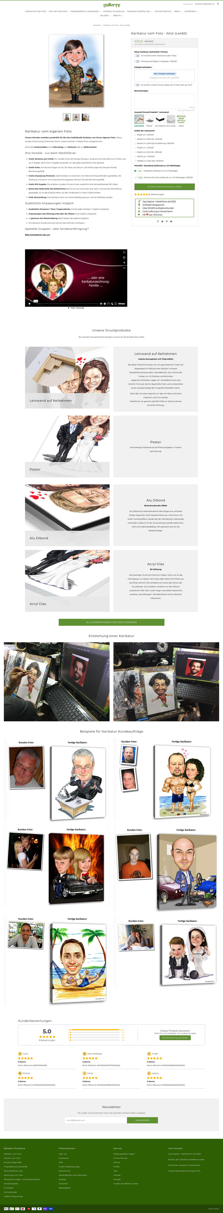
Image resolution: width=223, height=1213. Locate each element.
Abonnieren (142, 1120)
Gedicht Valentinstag (13, 1196)
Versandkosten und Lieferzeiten (73, 1175)
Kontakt (117, 1179)
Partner (116, 1162)
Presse (116, 1166)
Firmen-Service (120, 1158)
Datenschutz (64, 1171)
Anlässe (104, 15)
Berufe (117, 15)
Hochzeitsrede (10, 1192)
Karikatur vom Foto (35, 11)
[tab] (67, 117)
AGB (61, 1162)
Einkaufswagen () (204, 4)
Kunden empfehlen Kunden (125, 1183)
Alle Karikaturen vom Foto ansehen (111, 622)
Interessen (190, 11)
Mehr (177, 11)
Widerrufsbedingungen (69, 1166)
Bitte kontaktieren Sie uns (37, 235)
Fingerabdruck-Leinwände (84, 11)
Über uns (63, 1154)
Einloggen (188, 4)
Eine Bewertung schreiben (175, 1038)
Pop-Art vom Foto (58, 11)
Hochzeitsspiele (163, 11)
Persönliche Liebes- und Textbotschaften (22, 1179)
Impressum (64, 1158)
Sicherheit (63, 1183)
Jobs (115, 1171)
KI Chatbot (9, 1188)
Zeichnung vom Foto (13, 1175)
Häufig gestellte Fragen (124, 1154)
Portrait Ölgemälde (114, 11)
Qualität (62, 1179)
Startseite (97, 25)
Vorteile (116, 1175)
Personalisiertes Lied (138, 11)
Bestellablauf (64, 1188)
